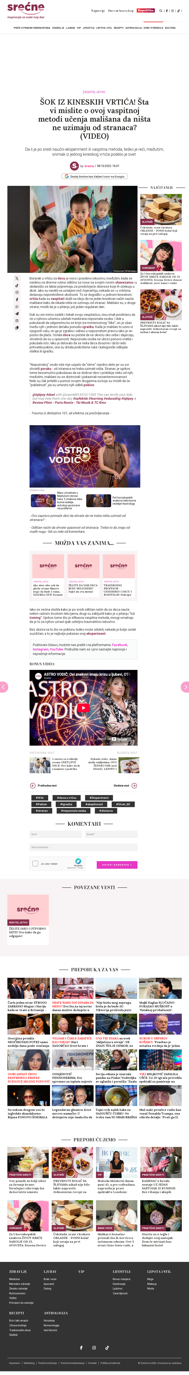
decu (62, 278)
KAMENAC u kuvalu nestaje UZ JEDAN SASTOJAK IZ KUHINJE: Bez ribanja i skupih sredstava (159, 1186)
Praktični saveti (20, 1175)
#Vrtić (40, 797)
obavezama (124, 282)
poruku (46, 369)
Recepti (16, 1313)
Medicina (14, 1279)
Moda (150, 1288)
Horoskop (148, 268)
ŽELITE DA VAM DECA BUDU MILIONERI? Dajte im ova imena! (82, 588)
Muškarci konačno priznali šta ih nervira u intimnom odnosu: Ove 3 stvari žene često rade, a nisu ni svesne (116, 1239)
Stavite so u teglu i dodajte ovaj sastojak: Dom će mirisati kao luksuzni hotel (157, 1239)
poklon (89, 385)
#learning (95, 398)
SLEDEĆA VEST (127, 753)
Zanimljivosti (120, 1293)
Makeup (152, 1283)
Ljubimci (117, 1288)
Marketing (29, 1363)
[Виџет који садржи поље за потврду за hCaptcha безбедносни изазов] (57, 864)
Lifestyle (122, 1271)
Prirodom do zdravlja (21, 1302)
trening (35, 618)
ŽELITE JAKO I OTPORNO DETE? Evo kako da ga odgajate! (27, 932)
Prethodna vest (47, 785)
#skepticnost (94, 804)
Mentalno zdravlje (19, 1283)
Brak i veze (105, 1228)
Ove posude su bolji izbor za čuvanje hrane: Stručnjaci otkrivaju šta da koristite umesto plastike (27, 1186)
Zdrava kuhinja (17, 1325)
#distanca (106, 810)
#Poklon (41, 804)
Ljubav (50, 1271)
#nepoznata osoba (73, 810)
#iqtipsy (127, 398)
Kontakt (92, 1363)
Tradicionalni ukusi (20, 1330)
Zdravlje (18, 1271)
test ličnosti (50, 1330)
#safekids (80, 398)
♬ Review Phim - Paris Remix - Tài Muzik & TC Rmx (84, 400)
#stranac (42, 810)
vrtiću (34, 299)
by (87, 166)
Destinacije (119, 1283)
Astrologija (56, 1313)
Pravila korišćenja (47, 1363)
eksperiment (96, 633)
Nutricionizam (17, 1293)
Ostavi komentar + (117, 865)
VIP (100, 1175)
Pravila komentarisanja (73, 1363)
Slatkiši (147, 222)
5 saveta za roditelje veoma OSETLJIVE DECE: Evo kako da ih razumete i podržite (66, 764)
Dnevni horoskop (121, 10)
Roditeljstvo (94, 92)
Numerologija (51, 1325)
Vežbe (13, 1298)
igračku (88, 327)
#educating (112, 398)
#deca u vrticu (66, 797)
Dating (47, 1288)
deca (67, 335)
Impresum (14, 1363)
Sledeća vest (121, 785)
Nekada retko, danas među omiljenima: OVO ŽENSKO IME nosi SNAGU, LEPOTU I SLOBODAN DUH (102, 764)
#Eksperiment (99, 797)
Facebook (119, 645)
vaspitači (58, 299)
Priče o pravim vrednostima (32, 27)
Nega (150, 1279)
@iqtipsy (38, 395)
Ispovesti (49, 1283)
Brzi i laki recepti (18, 1320)
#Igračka (66, 804)
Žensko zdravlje (18, 1288)
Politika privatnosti (110, 1363)
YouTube (56, 649)
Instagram (41, 649)
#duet (50, 395)
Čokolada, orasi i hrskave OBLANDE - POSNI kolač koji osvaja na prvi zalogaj (158, 230)
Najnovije (98, 10)
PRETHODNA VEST (42, 753)
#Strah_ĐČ (123, 804)
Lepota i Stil (159, 1271)
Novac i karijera (121, 1279)
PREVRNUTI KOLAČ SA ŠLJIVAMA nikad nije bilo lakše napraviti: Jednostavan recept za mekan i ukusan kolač (160, 327)
